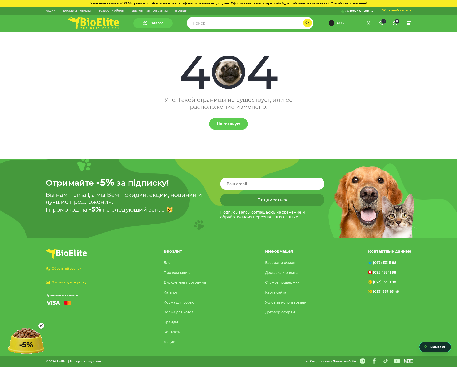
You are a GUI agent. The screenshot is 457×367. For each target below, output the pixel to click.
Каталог (171, 292)
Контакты (172, 332)
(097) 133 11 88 (384, 262)
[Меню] (49, 23)
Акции (50, 10)
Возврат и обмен (111, 10)
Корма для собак (179, 302)
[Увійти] (368, 23)
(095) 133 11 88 (384, 272)
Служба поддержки (282, 282)
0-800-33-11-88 (357, 11)
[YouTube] (397, 361)
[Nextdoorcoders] (408, 361)
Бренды (181, 10)
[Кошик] (408, 23)
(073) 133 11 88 (384, 282)
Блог (168, 262)
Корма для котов (179, 312)
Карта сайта (275, 292)
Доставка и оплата (77, 10)
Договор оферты (280, 312)
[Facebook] (374, 361)
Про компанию (177, 272)
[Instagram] (363, 361)
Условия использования (287, 302)
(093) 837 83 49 (386, 291)
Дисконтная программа (150, 10)
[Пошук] (307, 23)
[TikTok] (385, 361)
